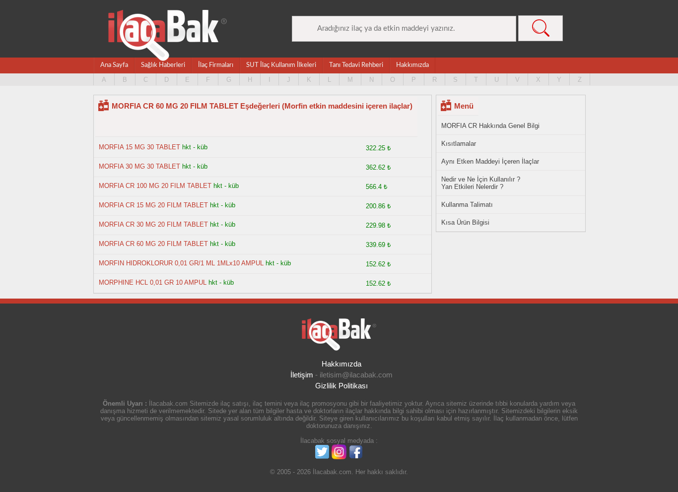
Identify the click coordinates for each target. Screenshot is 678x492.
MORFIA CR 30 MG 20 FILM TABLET (153, 224)
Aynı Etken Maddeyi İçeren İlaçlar (490, 161)
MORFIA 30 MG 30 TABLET (139, 166)
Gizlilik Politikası (341, 385)
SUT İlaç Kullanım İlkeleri (281, 65)
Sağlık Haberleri (163, 65)
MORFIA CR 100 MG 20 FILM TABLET (155, 185)
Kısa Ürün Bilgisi (465, 222)
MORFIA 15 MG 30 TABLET (139, 147)
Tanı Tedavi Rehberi (356, 65)
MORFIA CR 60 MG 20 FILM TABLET (153, 243)
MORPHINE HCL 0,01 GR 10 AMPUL (152, 282)
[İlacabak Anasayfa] (167, 35)
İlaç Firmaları (215, 65)
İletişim (301, 374)
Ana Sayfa (114, 65)
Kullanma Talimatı (467, 204)
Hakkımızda (412, 65)
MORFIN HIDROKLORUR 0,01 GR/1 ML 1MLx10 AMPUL (181, 263)
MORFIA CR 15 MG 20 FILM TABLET (153, 205)
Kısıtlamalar (458, 143)
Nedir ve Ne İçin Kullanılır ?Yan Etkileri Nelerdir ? (480, 183)
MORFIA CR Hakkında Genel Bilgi (490, 125)
